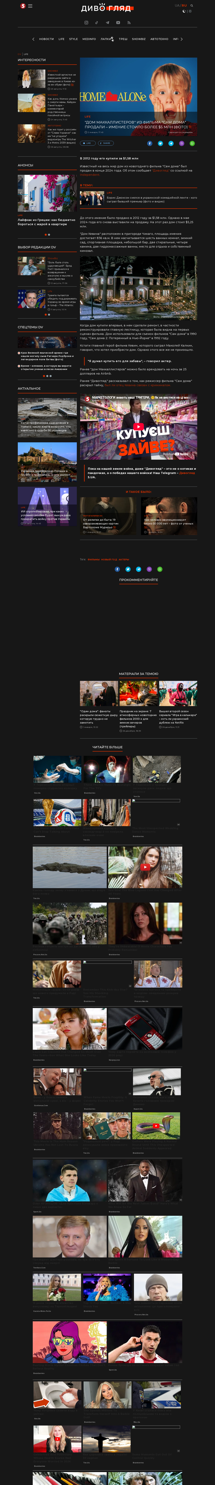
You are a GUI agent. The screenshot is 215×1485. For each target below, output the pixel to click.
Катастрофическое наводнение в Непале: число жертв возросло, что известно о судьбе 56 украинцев (46, 430)
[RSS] (129, 22)
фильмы (94, 559)
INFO (176, 39)
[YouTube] (118, 22)
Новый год (109, 559)
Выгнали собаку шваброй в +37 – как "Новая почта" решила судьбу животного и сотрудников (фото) (61, 302)
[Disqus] (138, 629)
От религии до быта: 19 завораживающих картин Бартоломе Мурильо (101, 523)
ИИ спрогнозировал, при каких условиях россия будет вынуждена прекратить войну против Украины (46, 518)
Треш (123, 39)
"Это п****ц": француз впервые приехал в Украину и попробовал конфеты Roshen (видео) (45, 224)
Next (181, 39)
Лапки (106, 39)
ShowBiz (139, 39)
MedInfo (89, 39)
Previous (33, 39)
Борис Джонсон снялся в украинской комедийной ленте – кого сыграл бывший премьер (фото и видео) (152, 199)
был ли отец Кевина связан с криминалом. (138, 385)
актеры (124, 559)
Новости (46, 39)
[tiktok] (97, 22)
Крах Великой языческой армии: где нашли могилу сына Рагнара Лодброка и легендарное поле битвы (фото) (47, 359)
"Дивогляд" (161, 170)
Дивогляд (187, 473)
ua (177, 5)
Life (62, 39)
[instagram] (86, 22)
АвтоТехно (159, 39)
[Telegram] (107, 22)
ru (184, 5)
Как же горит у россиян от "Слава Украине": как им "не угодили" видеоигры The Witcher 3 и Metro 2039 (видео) (62, 136)
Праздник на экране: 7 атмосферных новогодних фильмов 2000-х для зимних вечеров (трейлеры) (138, 719)
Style (73, 39)
